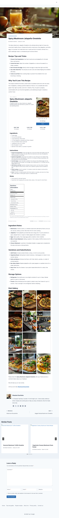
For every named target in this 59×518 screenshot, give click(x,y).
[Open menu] (56, 2)
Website (41, 489)
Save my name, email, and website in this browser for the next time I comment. (25, 493)
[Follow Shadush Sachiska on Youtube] (20, 406)
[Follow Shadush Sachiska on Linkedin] (23, 406)
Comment (10, 469)
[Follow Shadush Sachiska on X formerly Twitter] (16, 406)
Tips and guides (10, 505)
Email (24, 489)
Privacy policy (33, 505)
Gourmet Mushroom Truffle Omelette (13, 445)
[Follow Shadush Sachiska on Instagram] (18, 406)
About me (26, 505)
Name (9, 489)
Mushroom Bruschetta (23, 386)
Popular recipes (19, 505)
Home (3, 505)
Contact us (40, 505)
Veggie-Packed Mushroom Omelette (43, 412)
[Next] (56, 438)
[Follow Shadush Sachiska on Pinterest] (25, 406)
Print (43, 123)
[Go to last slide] (3, 438)
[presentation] (14, 434)
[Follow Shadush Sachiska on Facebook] (13, 406)
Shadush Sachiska (13, 41)
